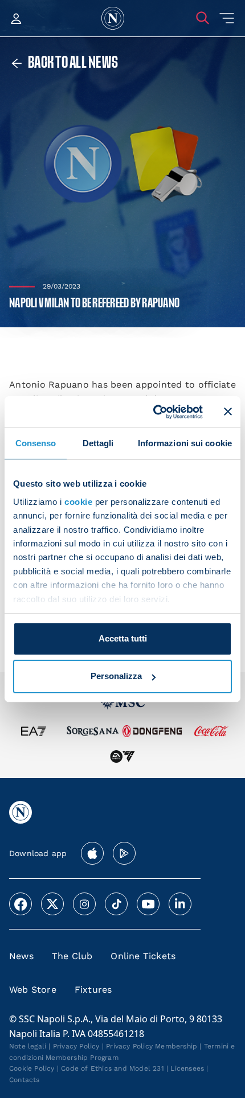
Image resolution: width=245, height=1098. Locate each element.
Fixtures (93, 989)
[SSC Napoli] (112, 18)
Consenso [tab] (35, 443)
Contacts (24, 1080)
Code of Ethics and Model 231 (112, 1068)
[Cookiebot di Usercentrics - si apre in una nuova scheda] (154, 411)
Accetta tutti (123, 638)
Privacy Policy (76, 1046)
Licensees (187, 1068)
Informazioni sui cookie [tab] (185, 443)
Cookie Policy (32, 1068)
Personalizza (116, 676)
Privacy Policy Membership (151, 1046)
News (21, 956)
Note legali (27, 1046)
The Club (72, 956)
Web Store (32, 989)
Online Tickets (143, 956)
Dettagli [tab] (98, 443)
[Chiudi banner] (228, 412)
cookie (78, 502)
